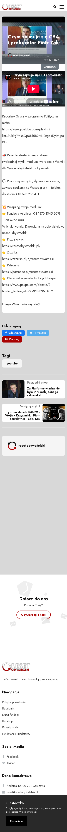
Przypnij (14, 339)
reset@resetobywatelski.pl (22, 792)
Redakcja (7, 721)
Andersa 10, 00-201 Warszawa (26, 786)
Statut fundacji (10, 715)
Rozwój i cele (10, 727)
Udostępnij (15, 333)
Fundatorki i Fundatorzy (16, 734)
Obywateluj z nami (33, 615)
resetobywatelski (21, 55)
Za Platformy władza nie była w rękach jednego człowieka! (43, 391)
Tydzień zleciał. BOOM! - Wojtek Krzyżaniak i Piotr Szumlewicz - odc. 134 (22, 415)
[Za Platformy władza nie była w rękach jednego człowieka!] (14, 389)
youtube (12, 363)
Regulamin (8, 708)
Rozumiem (16, 821)
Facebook (13, 757)
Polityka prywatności (14, 702)
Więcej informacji (28, 811)
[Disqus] (33, 514)
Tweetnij (40, 333)
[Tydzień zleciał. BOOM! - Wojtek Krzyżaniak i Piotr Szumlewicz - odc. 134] (52, 413)
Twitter (11, 763)
